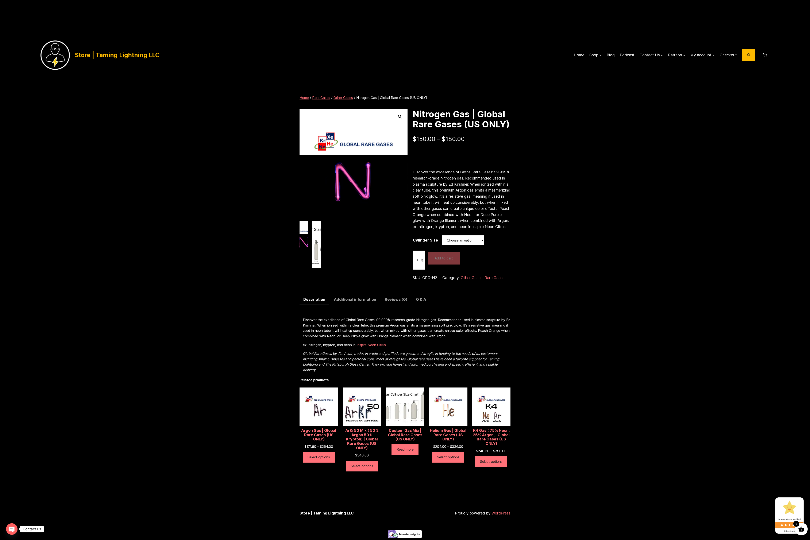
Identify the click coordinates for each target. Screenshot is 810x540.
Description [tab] (314, 299)
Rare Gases (321, 98)
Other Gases (343, 98)
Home (304, 98)
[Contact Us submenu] (662, 55)
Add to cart (444, 258)
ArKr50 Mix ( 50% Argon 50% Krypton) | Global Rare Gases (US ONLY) (362, 439)
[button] (400, 116)
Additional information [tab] (355, 299)
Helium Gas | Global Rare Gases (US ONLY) (448, 434)
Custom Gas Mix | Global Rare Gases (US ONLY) (405, 434)
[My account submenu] (713, 55)
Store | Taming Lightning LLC (117, 55)
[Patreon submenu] (684, 55)
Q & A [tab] (421, 299)
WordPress (500, 513)
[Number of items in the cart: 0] (765, 55)
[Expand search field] (748, 55)
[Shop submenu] (600, 55)
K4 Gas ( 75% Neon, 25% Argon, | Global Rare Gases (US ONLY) (491, 437)
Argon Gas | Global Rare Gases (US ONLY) (318, 434)
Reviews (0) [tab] (396, 299)
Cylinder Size (425, 240)
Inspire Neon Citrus (371, 345)
